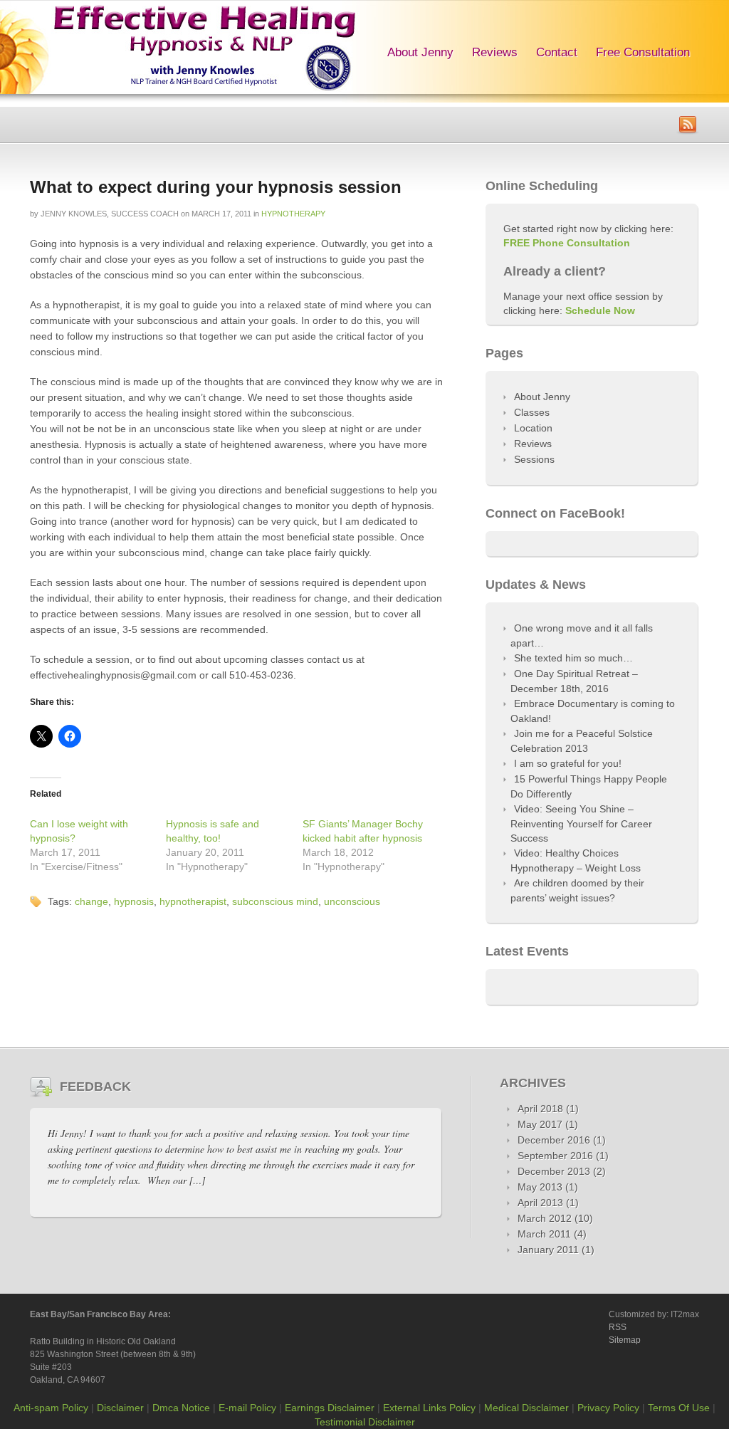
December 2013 (554, 1171)
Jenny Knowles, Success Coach (110, 213)
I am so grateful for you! (568, 763)
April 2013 (540, 1202)
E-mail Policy (247, 1407)
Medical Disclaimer (526, 1407)
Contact (556, 52)
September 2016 (555, 1155)
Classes (532, 412)
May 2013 (540, 1187)
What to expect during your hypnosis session (216, 187)
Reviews (495, 52)
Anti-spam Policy (51, 1407)
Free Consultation (643, 52)
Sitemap (625, 1340)
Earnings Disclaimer (329, 1407)
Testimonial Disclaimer (365, 1422)
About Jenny (420, 52)
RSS (617, 1327)
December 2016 (554, 1140)
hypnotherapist (192, 901)
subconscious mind (275, 901)
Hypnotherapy (293, 213)
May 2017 (540, 1124)
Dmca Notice (181, 1407)
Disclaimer (120, 1407)
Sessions (534, 459)
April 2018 (540, 1108)
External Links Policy (429, 1407)
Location (533, 428)
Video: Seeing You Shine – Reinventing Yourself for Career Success (581, 823)
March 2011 (544, 1234)
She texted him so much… (573, 658)
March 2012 (545, 1218)
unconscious (352, 901)
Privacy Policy (608, 1407)
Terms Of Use (679, 1407)
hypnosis (134, 901)
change (91, 901)
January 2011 (548, 1249)
